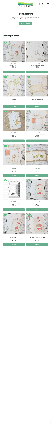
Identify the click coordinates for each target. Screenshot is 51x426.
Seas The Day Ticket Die (37, 99)
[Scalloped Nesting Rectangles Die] (14, 189)
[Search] (42, 4)
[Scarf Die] (14, 154)
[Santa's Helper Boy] (14, 223)
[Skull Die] (14, 85)
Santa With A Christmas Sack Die (37, 237)
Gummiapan (13, 63)
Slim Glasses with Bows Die (37, 65)
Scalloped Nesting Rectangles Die (14, 203)
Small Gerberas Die (13, 65)
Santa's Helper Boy (13, 237)
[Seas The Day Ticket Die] (37, 85)
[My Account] (45, 4)
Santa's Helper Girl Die (37, 203)
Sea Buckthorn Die (14, 134)
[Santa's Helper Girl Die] (37, 189)
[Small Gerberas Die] (14, 51)
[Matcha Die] (37, 154)
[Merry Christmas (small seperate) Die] (37, 120)
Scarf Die (14, 168)
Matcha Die (37, 168)
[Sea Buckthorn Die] (14, 120)
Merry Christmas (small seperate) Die (37, 134)
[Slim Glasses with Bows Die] (37, 51)
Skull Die (14, 99)
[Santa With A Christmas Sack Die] (37, 223)
